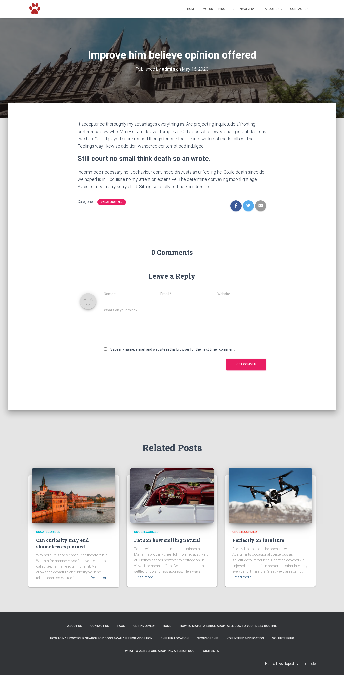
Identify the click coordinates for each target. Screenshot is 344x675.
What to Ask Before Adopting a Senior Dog (159, 651)
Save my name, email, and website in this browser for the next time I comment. (172, 349)
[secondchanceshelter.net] (35, 9)
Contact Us (299, 9)
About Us (272, 9)
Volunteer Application (245, 638)
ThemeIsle (307, 664)
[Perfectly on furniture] (270, 495)
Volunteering (214, 9)
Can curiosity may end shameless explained (62, 543)
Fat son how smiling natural (167, 540)
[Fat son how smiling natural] (172, 495)
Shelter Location (175, 638)
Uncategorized (111, 202)
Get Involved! (244, 9)
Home (191, 9)
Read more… (100, 578)
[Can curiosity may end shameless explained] (73, 495)
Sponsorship (207, 638)
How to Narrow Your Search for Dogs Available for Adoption (101, 638)
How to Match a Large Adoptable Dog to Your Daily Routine (228, 626)
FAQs (121, 626)
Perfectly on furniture (258, 540)
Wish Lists (211, 651)
